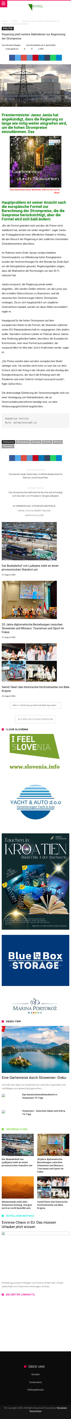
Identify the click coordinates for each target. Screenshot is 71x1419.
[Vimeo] (47, 1416)
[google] (24, 58)
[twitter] (18, 58)
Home (4, 21)
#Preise (58, 441)
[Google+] (35, 1416)
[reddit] (30, 58)
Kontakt (36, 1374)
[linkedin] (41, 58)
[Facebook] (23, 1416)
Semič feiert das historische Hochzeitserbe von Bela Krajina (35, 689)
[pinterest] (35, 58)
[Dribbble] (41, 1416)
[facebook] (12, 58)
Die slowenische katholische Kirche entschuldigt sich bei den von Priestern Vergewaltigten (36, 492)
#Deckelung (23, 441)
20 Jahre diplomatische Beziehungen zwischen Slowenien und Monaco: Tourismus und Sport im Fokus (33, 628)
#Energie (36, 441)
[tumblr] (47, 58)
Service (11, 1331)
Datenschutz (35, 1382)
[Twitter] (29, 1416)
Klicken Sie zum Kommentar (35, 719)
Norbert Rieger (13, 45)
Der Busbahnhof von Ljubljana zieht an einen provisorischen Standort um (30, 567)
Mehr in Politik (34, 515)
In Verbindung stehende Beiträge (34, 505)
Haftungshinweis (35, 1389)
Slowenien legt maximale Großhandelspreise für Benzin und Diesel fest (36, 473)
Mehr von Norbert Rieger (34, 510)
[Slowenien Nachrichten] (35, 3)
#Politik (47, 441)
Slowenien (8, 446)
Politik (14, 21)
